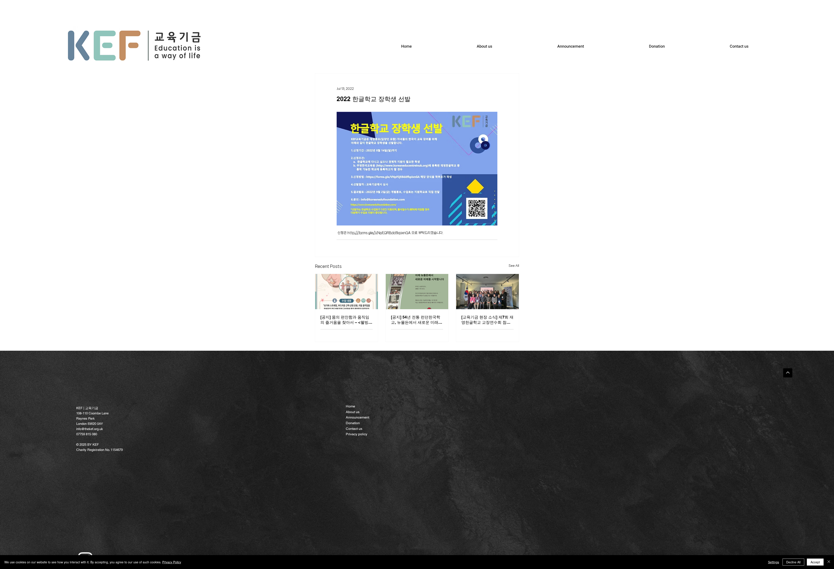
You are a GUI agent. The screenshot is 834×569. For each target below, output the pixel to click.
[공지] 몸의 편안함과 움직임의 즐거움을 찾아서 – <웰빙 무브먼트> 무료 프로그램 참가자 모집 (344, 320)
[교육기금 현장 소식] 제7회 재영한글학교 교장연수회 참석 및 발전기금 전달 (487, 320)
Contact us (354, 429)
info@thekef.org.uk (89, 429)
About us (352, 412)
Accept (815, 562)
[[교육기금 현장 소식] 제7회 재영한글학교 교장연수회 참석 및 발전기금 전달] (487, 291)
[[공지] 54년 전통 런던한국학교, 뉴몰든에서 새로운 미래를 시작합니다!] (417, 291)
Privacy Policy (171, 562)
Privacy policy (356, 434)
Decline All (793, 562)
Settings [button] (773, 562)
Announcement (357, 417)
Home (350, 406)
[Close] (828, 562)
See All (514, 265)
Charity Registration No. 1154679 (99, 450)
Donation (353, 423)
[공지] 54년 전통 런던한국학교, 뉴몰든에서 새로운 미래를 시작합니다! (416, 320)
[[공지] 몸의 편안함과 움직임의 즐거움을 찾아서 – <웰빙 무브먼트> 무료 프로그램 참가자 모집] (346, 291)
